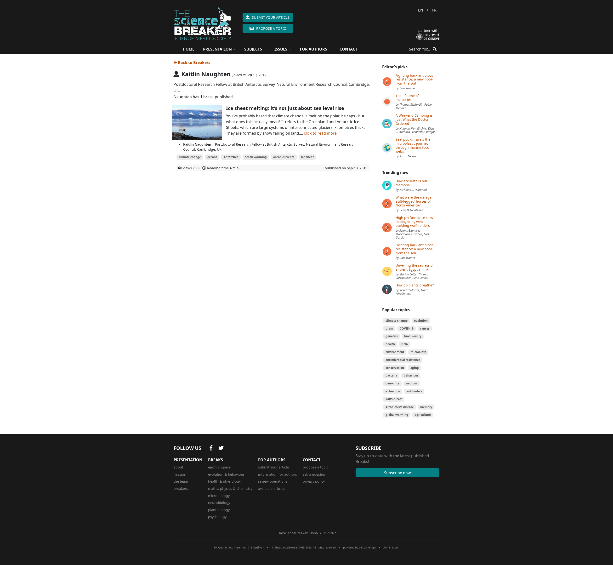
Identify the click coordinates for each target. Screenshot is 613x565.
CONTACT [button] (349, 49)
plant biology (219, 510)
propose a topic (315, 467)
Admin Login (391, 547)
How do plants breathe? (415, 285)
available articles (271, 488)
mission (180, 474)
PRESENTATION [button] (218, 49)
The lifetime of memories (407, 97)
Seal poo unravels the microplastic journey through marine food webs (413, 145)
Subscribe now (397, 472)
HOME (188, 49)
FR (434, 10)
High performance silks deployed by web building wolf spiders (414, 221)
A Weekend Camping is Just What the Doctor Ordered (414, 119)
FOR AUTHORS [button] (314, 49)
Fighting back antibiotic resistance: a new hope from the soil (414, 79)
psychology (217, 516)
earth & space (219, 467)
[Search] (434, 49)
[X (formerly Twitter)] (221, 448)
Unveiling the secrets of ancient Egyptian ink (415, 267)
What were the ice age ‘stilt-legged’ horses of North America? (413, 201)
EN (420, 10)
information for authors (277, 474)
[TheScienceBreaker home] (202, 23)
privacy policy (314, 481)
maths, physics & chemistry (230, 488)
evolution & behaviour (226, 474)
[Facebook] (211, 448)
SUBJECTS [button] (253, 49)
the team (181, 481)
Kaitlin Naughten (197, 144)
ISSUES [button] (281, 49)
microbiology (219, 495)
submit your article (273, 467)
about (178, 467)
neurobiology (219, 502)
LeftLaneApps (367, 547)
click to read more (320, 133)
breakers (181, 488)
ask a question (314, 474)
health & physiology (224, 481)
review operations (272, 481)
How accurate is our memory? (411, 183)
